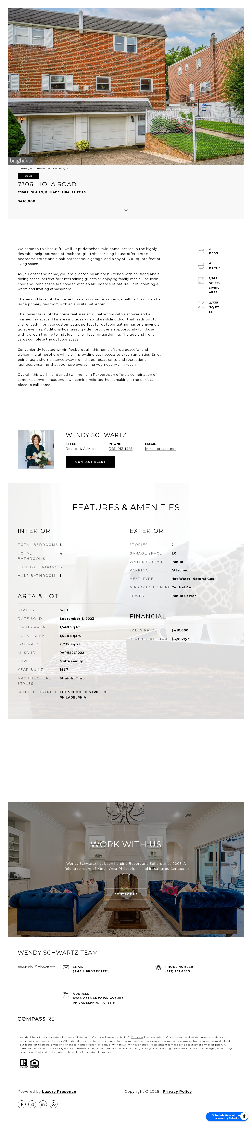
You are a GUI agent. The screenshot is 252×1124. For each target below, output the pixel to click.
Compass (137, 1037)
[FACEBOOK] (22, 1104)
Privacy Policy (177, 1091)
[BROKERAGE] (53, 1104)
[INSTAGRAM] (32, 1104)
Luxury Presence (59, 1091)
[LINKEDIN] (43, 1104)
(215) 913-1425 (120, 449)
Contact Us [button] (126, 894)
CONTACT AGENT (90, 462)
